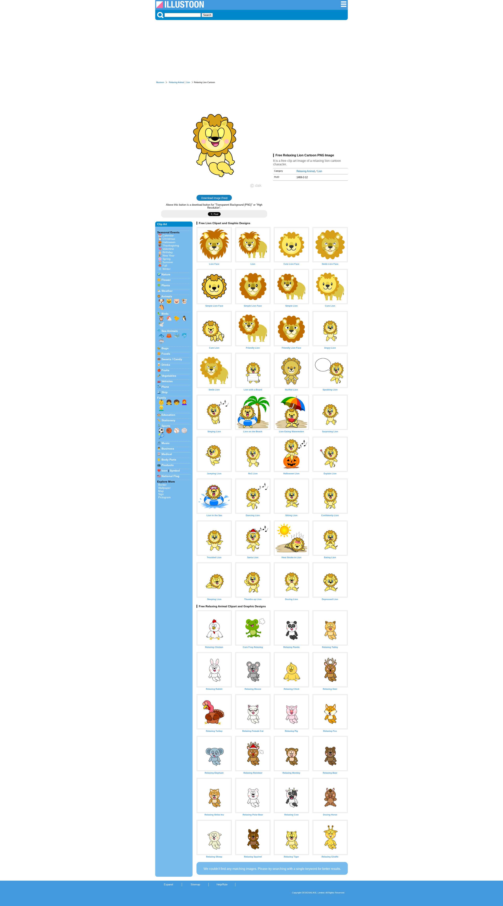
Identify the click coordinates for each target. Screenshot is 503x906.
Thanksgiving (170, 245)
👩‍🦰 (184, 402)
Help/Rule (222, 884)
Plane (165, 386)
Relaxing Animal (176, 82)
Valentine (168, 248)
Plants (166, 285)
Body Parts (169, 459)
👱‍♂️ (161, 408)
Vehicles (167, 381)
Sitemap (195, 884)
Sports (166, 425)
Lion (188, 82)
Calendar (168, 235)
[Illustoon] (180, 7)
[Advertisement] (251, 51)
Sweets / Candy (172, 359)
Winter (166, 268)
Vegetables (169, 375)
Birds (165, 313)
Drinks (166, 364)
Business (168, 448)
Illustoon (160, 82)
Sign (161, 494)
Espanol (168, 884)
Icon (164, 470)
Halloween (168, 242)
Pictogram (164, 497)
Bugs (165, 348)
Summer (167, 262)
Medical (167, 454)
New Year (168, 255)
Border (162, 484)
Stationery (168, 420)
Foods (166, 353)
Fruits (165, 370)
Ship (165, 392)
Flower (166, 279)
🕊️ (161, 324)
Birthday (167, 252)
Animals (166, 296)
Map (161, 491)
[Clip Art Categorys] (344, 6)
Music (166, 443)
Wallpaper (164, 487)
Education (168, 414)
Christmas (168, 238)
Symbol (175, 470)
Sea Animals (170, 331)
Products (168, 465)
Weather (167, 290)
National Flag (170, 476)
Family (161, 397)
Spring (166, 258)
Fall (164, 265)
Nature (166, 274)
